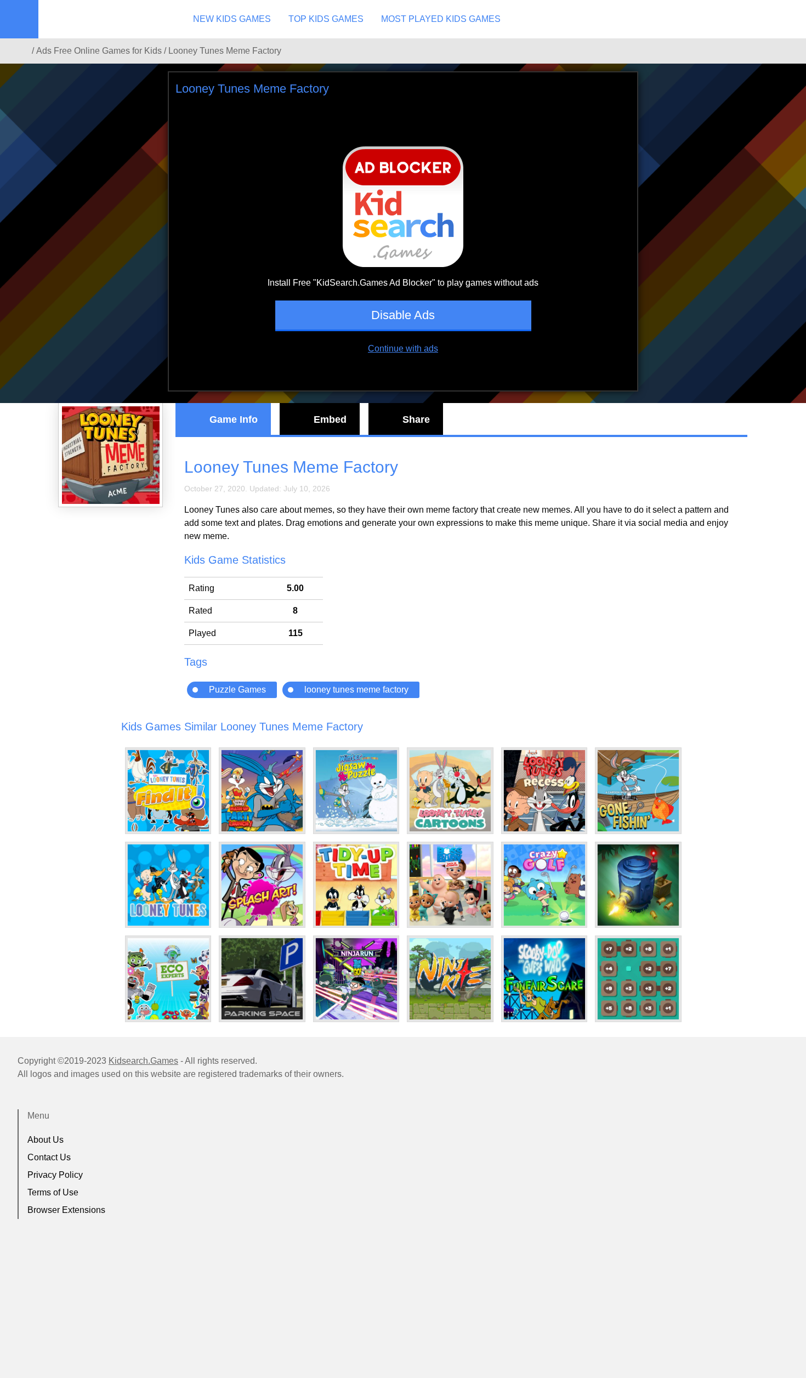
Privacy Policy (55, 1174)
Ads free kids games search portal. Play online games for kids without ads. (106, 19)
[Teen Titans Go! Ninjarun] (356, 979)
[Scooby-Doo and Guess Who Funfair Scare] (544, 979)
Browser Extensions (66, 1210)
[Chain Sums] (638, 979)
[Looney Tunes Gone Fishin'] (638, 790)
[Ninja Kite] (450, 979)
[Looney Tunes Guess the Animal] (168, 885)
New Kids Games (232, 19)
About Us (45, 1139)
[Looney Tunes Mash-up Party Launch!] (262, 790)
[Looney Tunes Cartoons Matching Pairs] (450, 790)
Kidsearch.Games (143, 1060)
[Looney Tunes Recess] (544, 790)
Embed (330, 419)
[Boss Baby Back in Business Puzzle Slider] (450, 885)
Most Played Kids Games (441, 19)
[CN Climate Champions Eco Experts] (168, 979)
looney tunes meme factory (356, 689)
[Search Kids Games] (788, 20)
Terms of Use (52, 1192)
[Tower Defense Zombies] (638, 885)
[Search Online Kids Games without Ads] (21, 51)
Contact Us (49, 1157)
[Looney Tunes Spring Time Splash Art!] (262, 885)
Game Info (233, 419)
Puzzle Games (237, 689)
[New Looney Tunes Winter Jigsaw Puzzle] (356, 790)
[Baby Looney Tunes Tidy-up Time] (356, 885)
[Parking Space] (262, 979)
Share (416, 419)
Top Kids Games (326, 19)
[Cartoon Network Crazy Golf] (544, 885)
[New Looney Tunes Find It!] (168, 790)
